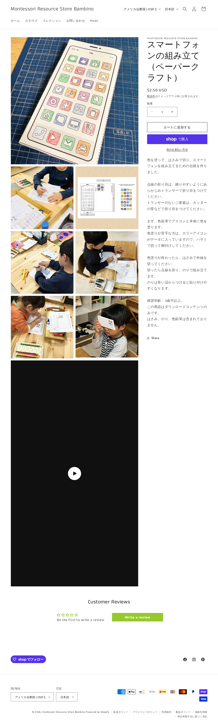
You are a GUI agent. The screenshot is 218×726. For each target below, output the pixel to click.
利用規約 (167, 711)
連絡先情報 (201, 711)
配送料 (151, 96)
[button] (184, 9)
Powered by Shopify (97, 711)
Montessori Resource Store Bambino (63, 711)
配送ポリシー (183, 711)
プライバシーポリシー (144, 711)
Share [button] (155, 338)
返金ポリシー (120, 711)
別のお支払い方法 (177, 149)
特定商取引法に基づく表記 (192, 716)
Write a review (137, 617)
